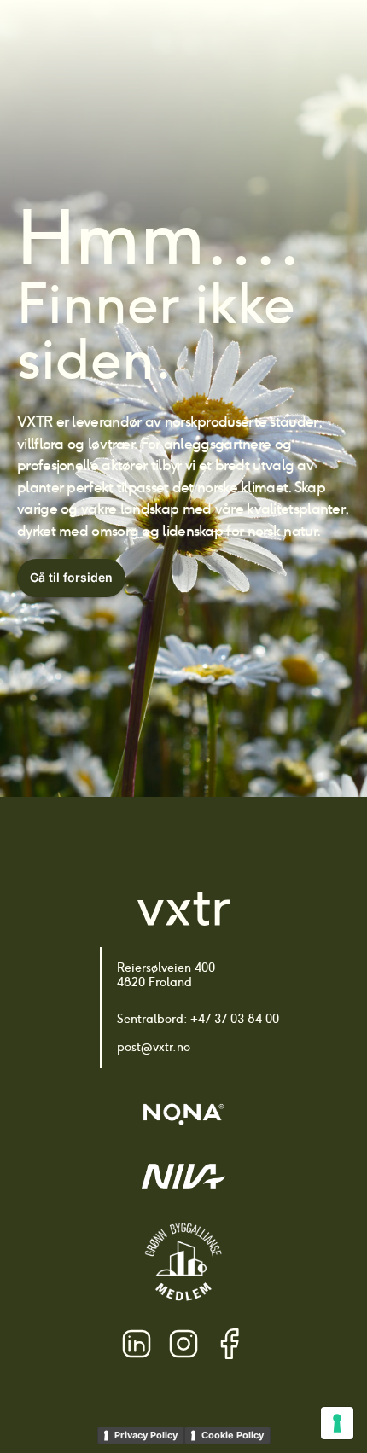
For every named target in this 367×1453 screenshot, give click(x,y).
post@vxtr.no (153, 1047)
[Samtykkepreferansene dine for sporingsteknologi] (337, 1423)
